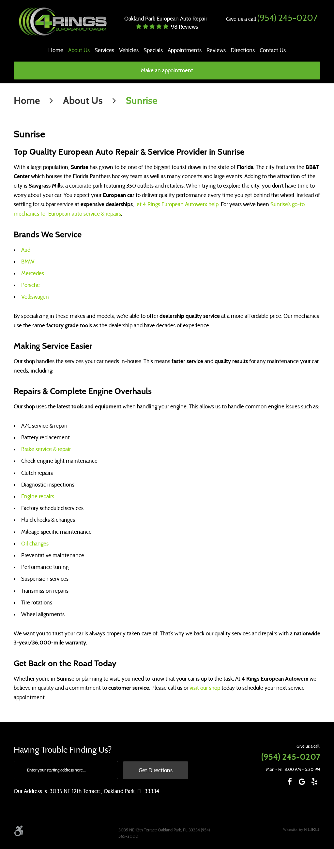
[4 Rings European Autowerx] (62, 21)
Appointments (185, 50)
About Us (79, 50)
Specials (153, 50)
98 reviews (184, 26)
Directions (243, 50)
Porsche (30, 285)
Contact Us (273, 50)
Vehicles (129, 50)
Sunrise (141, 100)
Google (302, 782)
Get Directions (156, 770)
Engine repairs (37, 496)
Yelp (314, 782)
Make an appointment (167, 70)
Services (104, 50)
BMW (28, 261)
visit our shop (205, 688)
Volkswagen (35, 296)
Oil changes (35, 543)
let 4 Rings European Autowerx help (177, 204)
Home (55, 50)
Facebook (289, 782)
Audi (26, 250)
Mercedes (32, 273)
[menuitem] (55, 50)
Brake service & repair (46, 449)
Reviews (216, 50)
